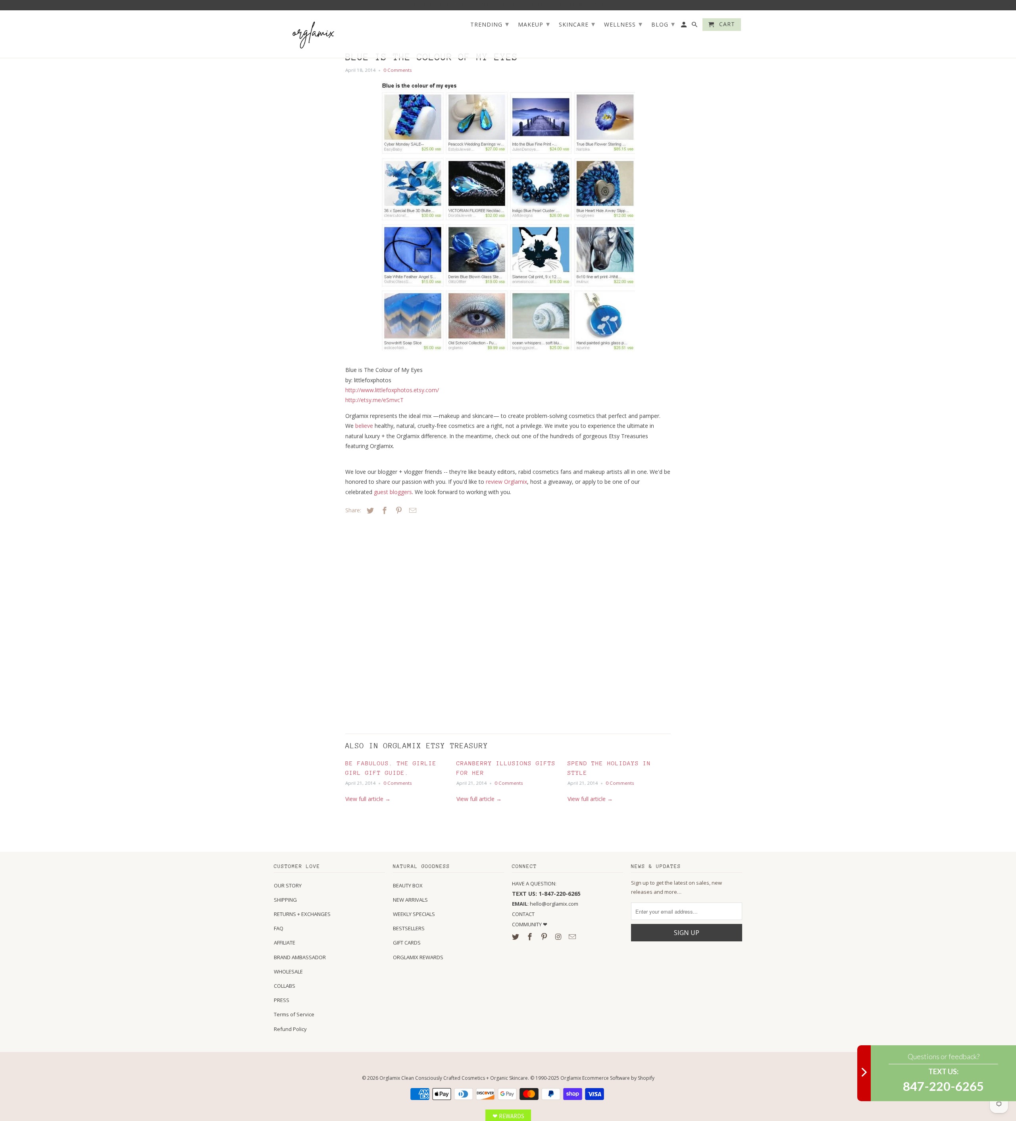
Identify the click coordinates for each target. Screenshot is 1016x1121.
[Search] (695, 26)
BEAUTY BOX (408, 885)
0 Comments (397, 70)
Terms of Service (294, 1014)
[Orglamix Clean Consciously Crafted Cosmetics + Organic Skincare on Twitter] (516, 936)
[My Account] (684, 26)
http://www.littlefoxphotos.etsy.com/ (392, 390)
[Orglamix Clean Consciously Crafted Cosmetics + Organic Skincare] (313, 34)
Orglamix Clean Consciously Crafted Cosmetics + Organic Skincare (453, 1078)
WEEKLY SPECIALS (414, 914)
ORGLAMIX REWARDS (418, 957)
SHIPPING (285, 899)
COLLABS (284, 985)
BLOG (663, 24)
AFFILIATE (284, 942)
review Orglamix (506, 481)
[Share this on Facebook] (383, 510)
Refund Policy (290, 1029)
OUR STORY (288, 885)
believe (364, 425)
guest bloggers (393, 492)
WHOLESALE (288, 971)
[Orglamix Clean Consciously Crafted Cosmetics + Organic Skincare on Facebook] (530, 936)
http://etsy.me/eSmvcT (374, 400)
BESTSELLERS (409, 928)
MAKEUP (534, 24)
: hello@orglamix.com (545, 903)
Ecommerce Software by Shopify (618, 1078)
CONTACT (523, 914)
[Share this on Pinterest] (397, 510)
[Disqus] (400, 622)
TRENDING (489, 24)
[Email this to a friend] (411, 510)
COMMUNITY (527, 924)
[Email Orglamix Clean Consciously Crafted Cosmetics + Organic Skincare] (573, 936)
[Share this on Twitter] (369, 510)
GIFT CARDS (407, 942)
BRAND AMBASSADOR (300, 957)
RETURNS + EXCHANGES (302, 914)
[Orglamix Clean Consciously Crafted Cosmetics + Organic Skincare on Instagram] (558, 936)
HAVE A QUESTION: (534, 883)
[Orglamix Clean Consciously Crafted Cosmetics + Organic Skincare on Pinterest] (545, 936)
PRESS (281, 1000)
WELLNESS (623, 24)
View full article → (368, 799)
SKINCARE (577, 24)
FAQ (278, 928)
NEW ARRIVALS (410, 899)
